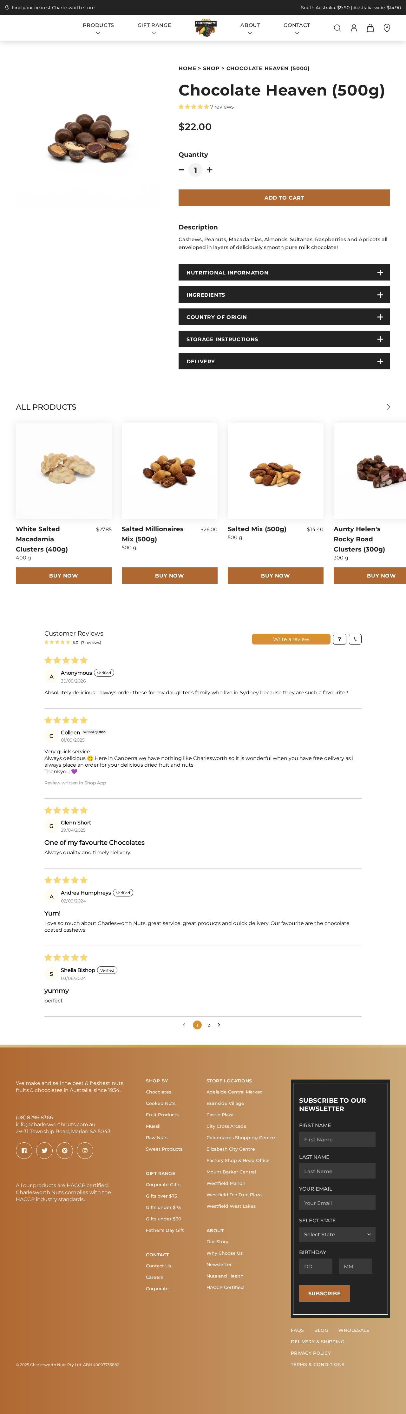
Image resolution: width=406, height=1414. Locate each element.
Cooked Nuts (160, 1103)
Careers (154, 1277)
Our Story (217, 1242)
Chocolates (158, 1092)
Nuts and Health (225, 1276)
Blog (321, 1330)
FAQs (297, 1330)
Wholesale (353, 1330)
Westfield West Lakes (231, 1206)
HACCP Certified (225, 1287)
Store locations (229, 1081)
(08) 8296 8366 (34, 1117)
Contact (157, 1255)
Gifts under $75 (163, 1207)
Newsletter (219, 1264)
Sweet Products (164, 1149)
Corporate (157, 1288)
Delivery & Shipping (318, 1341)
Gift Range (160, 1173)
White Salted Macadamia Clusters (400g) (42, 538)
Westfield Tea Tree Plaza (234, 1195)
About (215, 1230)
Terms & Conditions (318, 1364)
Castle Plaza (219, 1115)
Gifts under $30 (163, 1219)
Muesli (153, 1126)
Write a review (291, 639)
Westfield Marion (226, 1183)
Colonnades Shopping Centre (240, 1137)
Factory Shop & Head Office (238, 1160)
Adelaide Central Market (234, 1092)
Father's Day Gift (165, 1230)
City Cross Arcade (226, 1126)
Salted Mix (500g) (257, 528)
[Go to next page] (221, 1025)
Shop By (157, 1081)
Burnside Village (225, 1103)
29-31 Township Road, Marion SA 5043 (63, 1131)
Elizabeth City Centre (230, 1149)
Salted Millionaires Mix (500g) (153, 533)
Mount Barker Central (231, 1172)
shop (211, 68)
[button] (194, 106)
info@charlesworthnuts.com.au (55, 1124)
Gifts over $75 (161, 1196)
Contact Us (158, 1266)
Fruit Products (162, 1115)
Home (187, 68)
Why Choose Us (224, 1253)
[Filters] (339, 639)
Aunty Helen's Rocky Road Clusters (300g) (359, 538)
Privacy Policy (311, 1353)
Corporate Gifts (163, 1184)
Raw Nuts (156, 1137)
